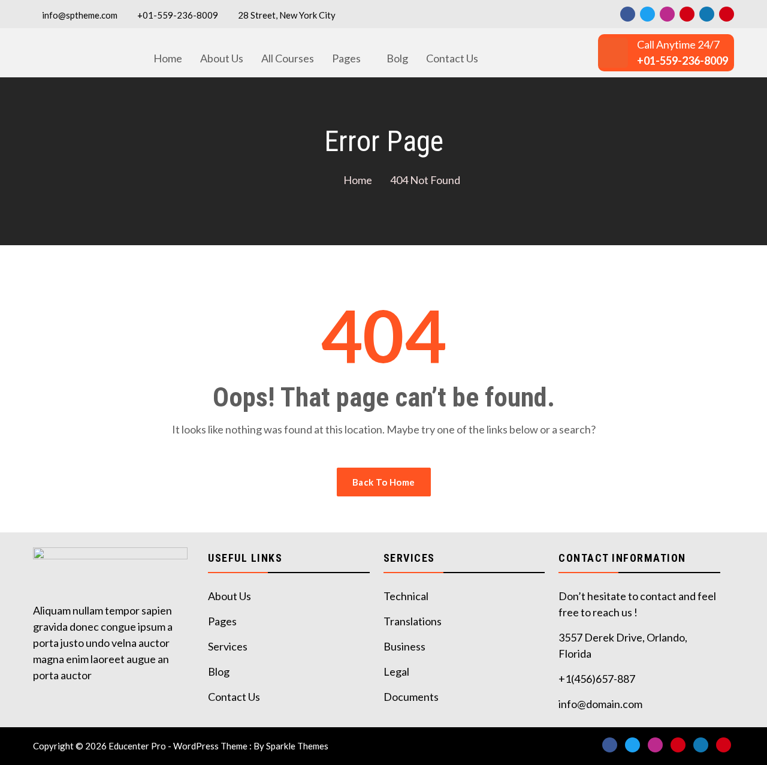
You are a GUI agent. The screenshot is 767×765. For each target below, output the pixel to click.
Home (167, 58)
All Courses (287, 58)
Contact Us (452, 58)
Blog (219, 671)
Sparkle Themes (297, 745)
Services (227, 646)
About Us (221, 58)
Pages (346, 58)
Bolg (397, 58)
